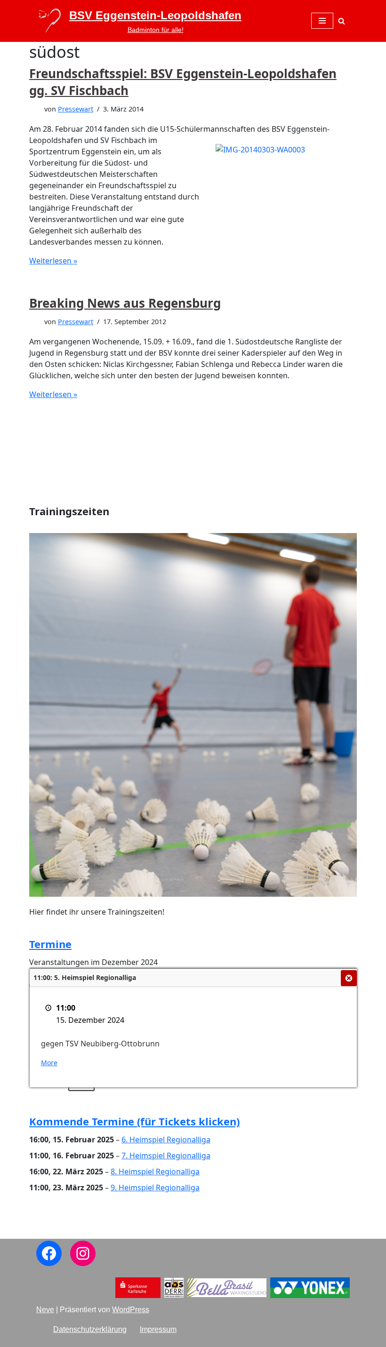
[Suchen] (341, 20)
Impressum (158, 1329)
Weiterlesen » (53, 260)
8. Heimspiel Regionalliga (155, 1171)
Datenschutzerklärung (90, 1329)
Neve (45, 1310)
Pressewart (75, 108)
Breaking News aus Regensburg (125, 303)
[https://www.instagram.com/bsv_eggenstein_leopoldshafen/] (83, 1253)
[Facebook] (49, 1253)
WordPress (130, 1310)
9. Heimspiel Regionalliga (155, 1187)
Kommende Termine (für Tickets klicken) (134, 1121)
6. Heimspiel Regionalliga (165, 1139)
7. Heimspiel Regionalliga (165, 1155)
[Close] (349, 978)
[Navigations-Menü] (322, 21)
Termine (50, 944)
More (49, 1062)
